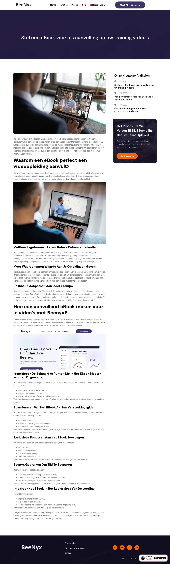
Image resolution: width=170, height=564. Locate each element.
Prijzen (74, 4)
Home (53, 4)
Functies (64, 4)
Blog (84, 4)
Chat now (160, 558)
